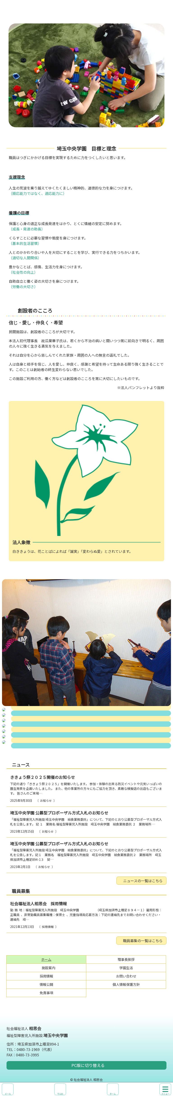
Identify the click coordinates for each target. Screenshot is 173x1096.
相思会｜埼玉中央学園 (86, 12)
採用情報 (48, 927)
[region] (86, 75)
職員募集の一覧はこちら (143, 940)
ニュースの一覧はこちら (143, 880)
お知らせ (46, 800)
